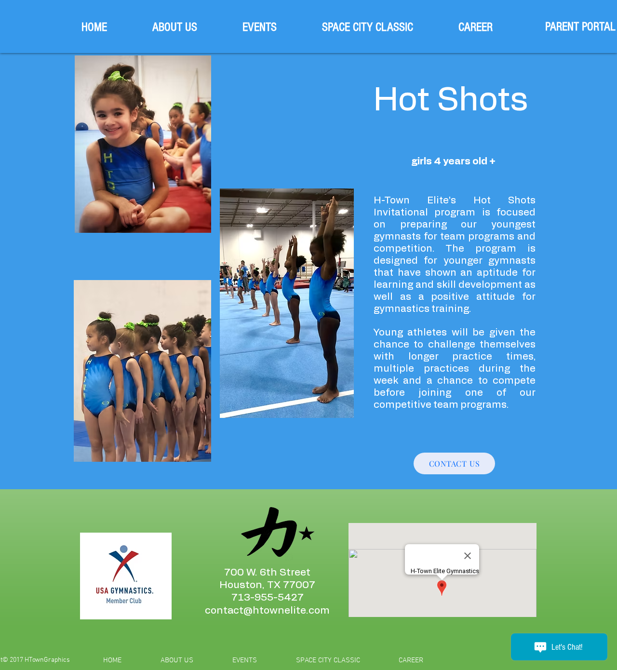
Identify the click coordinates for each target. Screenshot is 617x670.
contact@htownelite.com (267, 610)
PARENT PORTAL (580, 26)
